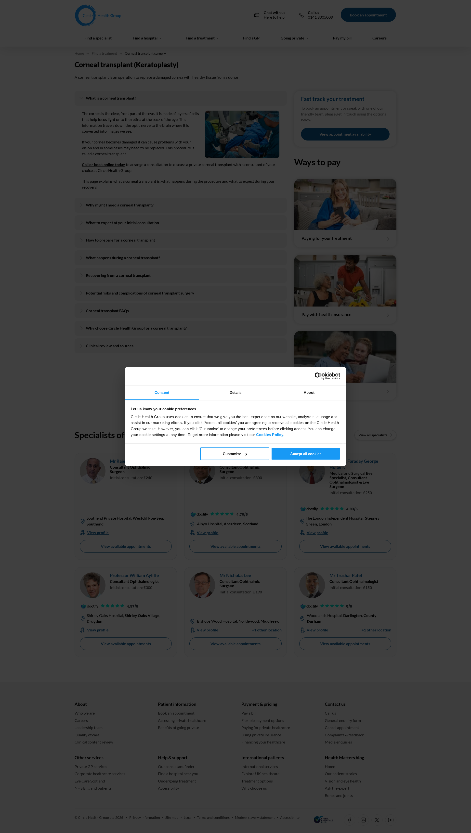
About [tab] (309, 392)
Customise (232, 454)
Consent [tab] (162, 392)
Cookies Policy (269, 435)
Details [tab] (236, 392)
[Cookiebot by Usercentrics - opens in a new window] (318, 376)
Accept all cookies (305, 454)
